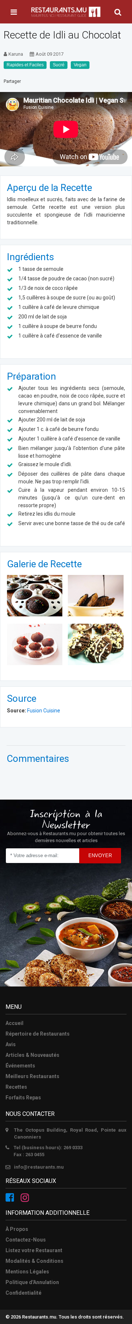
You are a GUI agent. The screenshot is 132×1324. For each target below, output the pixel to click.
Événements (20, 1066)
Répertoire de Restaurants (38, 1034)
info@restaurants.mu (39, 1167)
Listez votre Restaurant (34, 1250)
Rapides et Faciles (25, 64)
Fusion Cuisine (43, 710)
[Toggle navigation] (14, 12)
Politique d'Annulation (32, 1282)
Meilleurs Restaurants (32, 1076)
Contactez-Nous (26, 1240)
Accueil (14, 1023)
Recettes (16, 1087)
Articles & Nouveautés (32, 1055)
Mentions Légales (27, 1272)
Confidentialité (23, 1293)
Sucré (59, 64)
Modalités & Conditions (34, 1261)
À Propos (17, 1229)
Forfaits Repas (23, 1097)
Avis (11, 1044)
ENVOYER (100, 855)
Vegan (80, 64)
